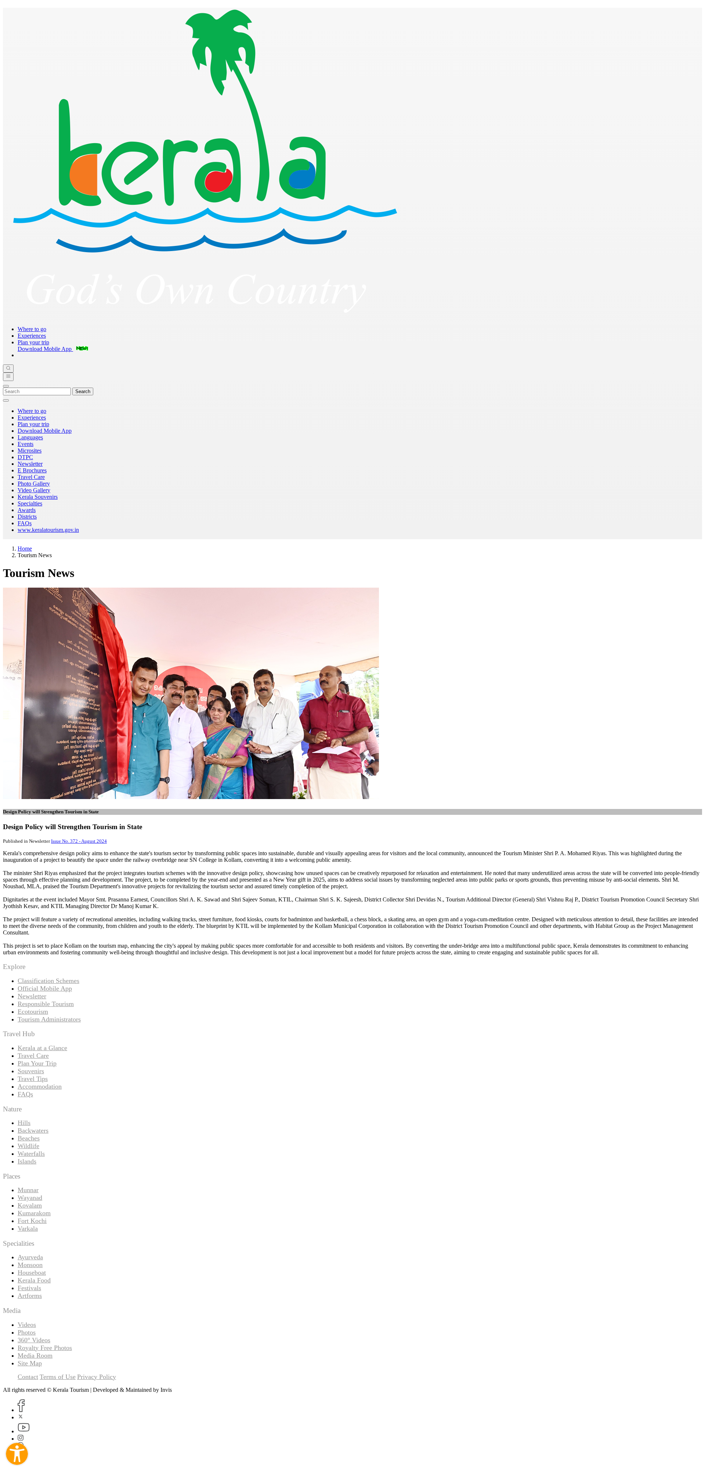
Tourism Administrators (49, 1019)
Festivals (29, 1288)
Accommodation (40, 1086)
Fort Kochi (32, 1220)
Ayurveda (30, 1257)
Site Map (30, 1363)
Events (25, 444)
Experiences (32, 336)
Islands (27, 1161)
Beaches (29, 1138)
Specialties (30, 503)
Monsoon (30, 1264)
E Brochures (32, 470)
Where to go (32, 329)
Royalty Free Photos (45, 1347)
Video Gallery (34, 490)
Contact (28, 1376)
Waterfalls (31, 1153)
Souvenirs (31, 1071)
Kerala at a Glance (42, 1048)
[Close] (6, 386)
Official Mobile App (45, 988)
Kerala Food (34, 1280)
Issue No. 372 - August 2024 (79, 841)
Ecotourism (33, 1011)
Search (82, 391)
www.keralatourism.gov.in (48, 530)
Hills (24, 1122)
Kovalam (30, 1205)
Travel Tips (33, 1078)
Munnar (28, 1190)
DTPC (25, 457)
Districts (27, 516)
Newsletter (30, 464)
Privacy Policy (96, 1376)
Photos (27, 1332)
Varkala (28, 1228)
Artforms (30, 1295)
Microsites (29, 450)
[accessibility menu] (17, 1453)
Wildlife (28, 1146)
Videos (27, 1324)
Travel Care (31, 477)
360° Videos (34, 1340)
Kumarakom (34, 1213)
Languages (30, 437)
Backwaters (33, 1130)
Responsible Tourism (46, 1004)
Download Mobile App (45, 431)
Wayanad (30, 1197)
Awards (27, 510)
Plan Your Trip (37, 1063)
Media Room (35, 1355)
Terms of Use (58, 1376)
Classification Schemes (48, 980)
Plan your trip (33, 342)
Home (25, 548)
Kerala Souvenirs (38, 497)
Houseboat (32, 1272)
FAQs (25, 523)
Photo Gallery (34, 483)
